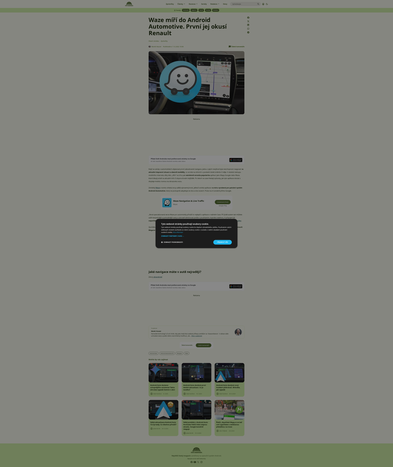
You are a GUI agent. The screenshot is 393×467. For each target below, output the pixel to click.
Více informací (178, 232)
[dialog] (196, 233)
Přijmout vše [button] (222, 242)
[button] (196, 236)
